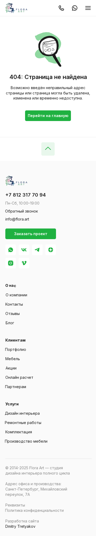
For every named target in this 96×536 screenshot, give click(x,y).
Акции (11, 368)
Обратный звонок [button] (21, 211)
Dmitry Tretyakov (20, 526)
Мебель (12, 358)
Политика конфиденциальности (34, 510)
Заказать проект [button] (30, 233)
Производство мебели (26, 441)
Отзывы (12, 313)
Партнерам (15, 386)
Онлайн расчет (19, 377)
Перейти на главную (48, 115)
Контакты (14, 304)
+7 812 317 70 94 (25, 195)
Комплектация (18, 432)
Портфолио (15, 349)
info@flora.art (17, 219)
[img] (17, 8)
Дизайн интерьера (22, 413)
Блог (10, 323)
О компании (16, 295)
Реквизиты (15, 505)
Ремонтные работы (23, 422)
